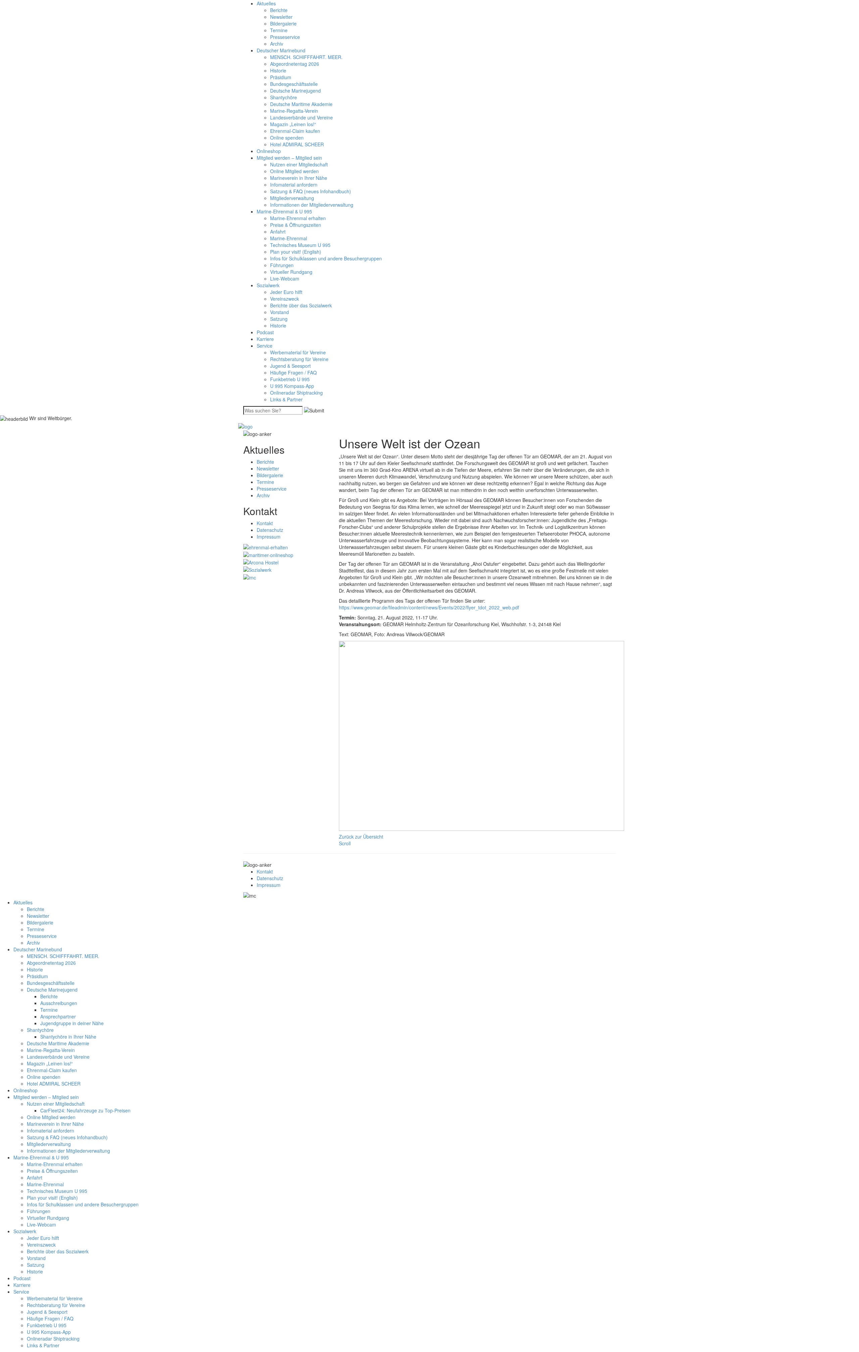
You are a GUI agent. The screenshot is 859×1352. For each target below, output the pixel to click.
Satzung (279, 318)
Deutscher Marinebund (281, 50)
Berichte (279, 10)
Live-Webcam (284, 278)
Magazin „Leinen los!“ (293, 124)
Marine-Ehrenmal (288, 238)
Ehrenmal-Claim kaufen (295, 131)
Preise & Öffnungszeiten (295, 224)
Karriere (265, 339)
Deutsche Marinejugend (295, 90)
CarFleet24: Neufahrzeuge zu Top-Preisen (85, 1110)
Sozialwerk (268, 285)
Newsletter (281, 16)
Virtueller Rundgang (291, 271)
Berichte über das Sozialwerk (301, 305)
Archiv (276, 43)
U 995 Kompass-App (292, 386)
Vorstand (279, 312)
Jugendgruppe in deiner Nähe (72, 1023)
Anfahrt (278, 231)
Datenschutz (270, 530)
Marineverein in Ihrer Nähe (298, 177)
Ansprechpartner (58, 1016)
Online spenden (287, 137)
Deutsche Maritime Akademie (301, 104)
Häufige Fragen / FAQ (293, 372)
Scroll (345, 843)
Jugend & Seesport (290, 365)
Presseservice (285, 37)
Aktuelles (266, 3)
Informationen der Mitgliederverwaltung (311, 204)
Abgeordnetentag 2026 (294, 63)
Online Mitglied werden (294, 171)
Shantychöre (283, 97)
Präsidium (280, 77)
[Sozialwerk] (257, 569)
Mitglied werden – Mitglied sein (289, 157)
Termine (279, 30)
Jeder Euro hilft (286, 292)
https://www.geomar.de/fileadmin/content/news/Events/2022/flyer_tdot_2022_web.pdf (429, 607)
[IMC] (249, 576)
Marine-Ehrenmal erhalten (298, 218)
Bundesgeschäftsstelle (294, 84)
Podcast (265, 332)
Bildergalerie (283, 23)
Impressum (269, 536)
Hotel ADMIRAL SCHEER (297, 144)
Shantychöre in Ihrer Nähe (68, 1036)
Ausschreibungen (58, 1003)
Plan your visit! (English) (295, 251)
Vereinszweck (284, 298)
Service (264, 345)
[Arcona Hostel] (261, 561)
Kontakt (265, 523)
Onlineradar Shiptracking (296, 392)
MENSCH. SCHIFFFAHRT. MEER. (306, 57)
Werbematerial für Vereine (298, 352)
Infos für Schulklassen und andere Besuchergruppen (326, 258)
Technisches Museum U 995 (300, 245)
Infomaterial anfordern (293, 184)
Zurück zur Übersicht (361, 836)
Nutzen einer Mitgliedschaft (299, 164)
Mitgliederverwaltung (292, 198)
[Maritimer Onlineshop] (268, 554)
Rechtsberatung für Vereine (299, 359)
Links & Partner (286, 399)
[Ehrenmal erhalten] (265, 546)
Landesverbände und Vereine (301, 117)
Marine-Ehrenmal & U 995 (284, 211)
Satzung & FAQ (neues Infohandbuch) (310, 191)
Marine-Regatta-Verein (294, 110)
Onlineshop (269, 151)
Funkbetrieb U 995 (290, 379)
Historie (278, 70)
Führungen (282, 265)
